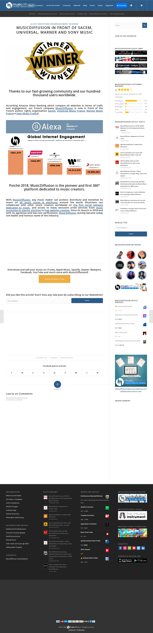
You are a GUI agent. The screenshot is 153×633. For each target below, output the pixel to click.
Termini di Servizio (12, 514)
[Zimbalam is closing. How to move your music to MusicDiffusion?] (151, 316)
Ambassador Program (14, 547)
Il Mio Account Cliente (13, 496)
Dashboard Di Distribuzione (16, 529)
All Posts (34, 24)
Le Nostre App (11, 510)
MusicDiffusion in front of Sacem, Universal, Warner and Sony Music (54, 30)
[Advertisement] (54, 239)
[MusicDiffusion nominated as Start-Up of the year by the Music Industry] (2, 316)
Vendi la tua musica (13, 536)
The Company (73, 24)
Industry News (44, 24)
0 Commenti (54, 358)
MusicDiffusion (67, 358)
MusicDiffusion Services (59, 24)
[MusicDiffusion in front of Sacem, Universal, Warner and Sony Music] (54, 60)
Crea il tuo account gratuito (15, 533)
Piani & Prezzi (11, 540)
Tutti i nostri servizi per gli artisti (17, 544)
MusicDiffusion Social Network (17, 559)
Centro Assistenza (12, 503)
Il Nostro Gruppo (12, 506)
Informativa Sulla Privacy (15, 517)
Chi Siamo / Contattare (14, 499)
